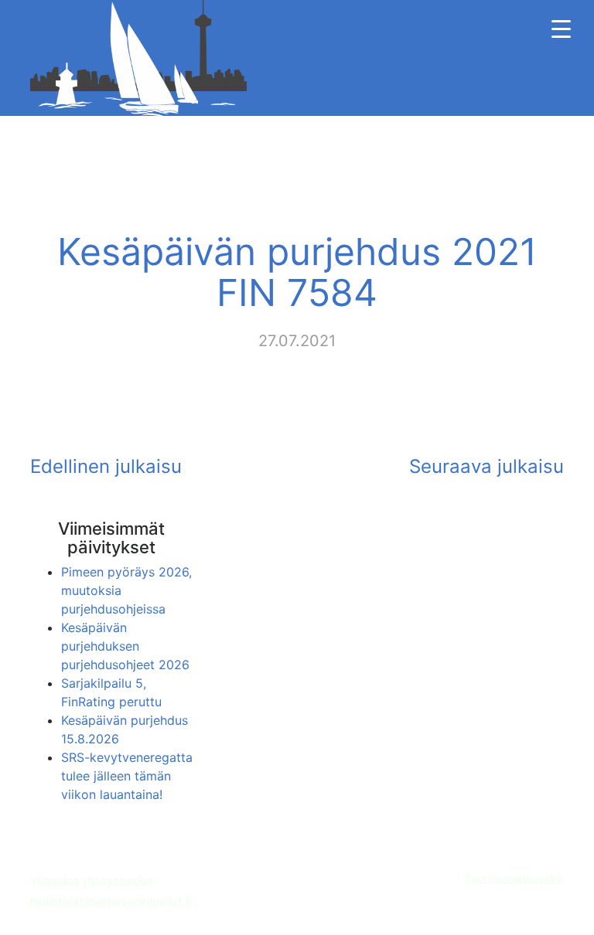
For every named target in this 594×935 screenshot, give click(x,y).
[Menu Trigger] (561, 29)
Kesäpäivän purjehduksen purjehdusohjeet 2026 (125, 646)
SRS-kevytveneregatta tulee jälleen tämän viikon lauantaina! (127, 776)
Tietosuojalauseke (514, 879)
